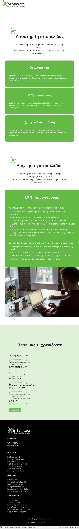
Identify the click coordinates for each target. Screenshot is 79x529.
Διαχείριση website (14, 468)
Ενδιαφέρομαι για (18, 367)
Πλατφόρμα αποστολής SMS (17, 487)
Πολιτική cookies (45, 519)
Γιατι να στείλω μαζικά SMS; (17, 489)
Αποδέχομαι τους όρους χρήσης (21, 398)
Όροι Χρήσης (33, 519)
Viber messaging (13, 502)
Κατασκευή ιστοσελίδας (15, 459)
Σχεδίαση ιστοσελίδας (15, 457)
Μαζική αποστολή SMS (15, 484)
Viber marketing (13, 500)
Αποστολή (15, 410)
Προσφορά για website (15, 471)
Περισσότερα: (15, 378)
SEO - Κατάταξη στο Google (17, 464)
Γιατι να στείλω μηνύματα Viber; (18, 509)
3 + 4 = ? (13, 401)
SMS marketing (13, 480)
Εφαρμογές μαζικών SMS (16, 482)
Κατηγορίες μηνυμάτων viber (17, 505)
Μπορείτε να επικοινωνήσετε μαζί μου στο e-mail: (22, 386)
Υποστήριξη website (14, 466)
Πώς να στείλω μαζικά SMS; (17, 491)
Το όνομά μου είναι (18, 355)
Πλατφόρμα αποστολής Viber (18, 507)
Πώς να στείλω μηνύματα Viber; (18, 512)
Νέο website (11, 462)
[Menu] (72, 4)
